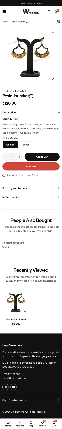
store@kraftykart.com (14, 378)
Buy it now (30, 166)
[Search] (49, 11)
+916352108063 (11, 374)
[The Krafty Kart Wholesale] (31, 11)
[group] (31, 55)
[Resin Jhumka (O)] (16, 302)
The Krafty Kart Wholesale (16, 90)
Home (5, 21)
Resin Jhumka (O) (16, 319)
